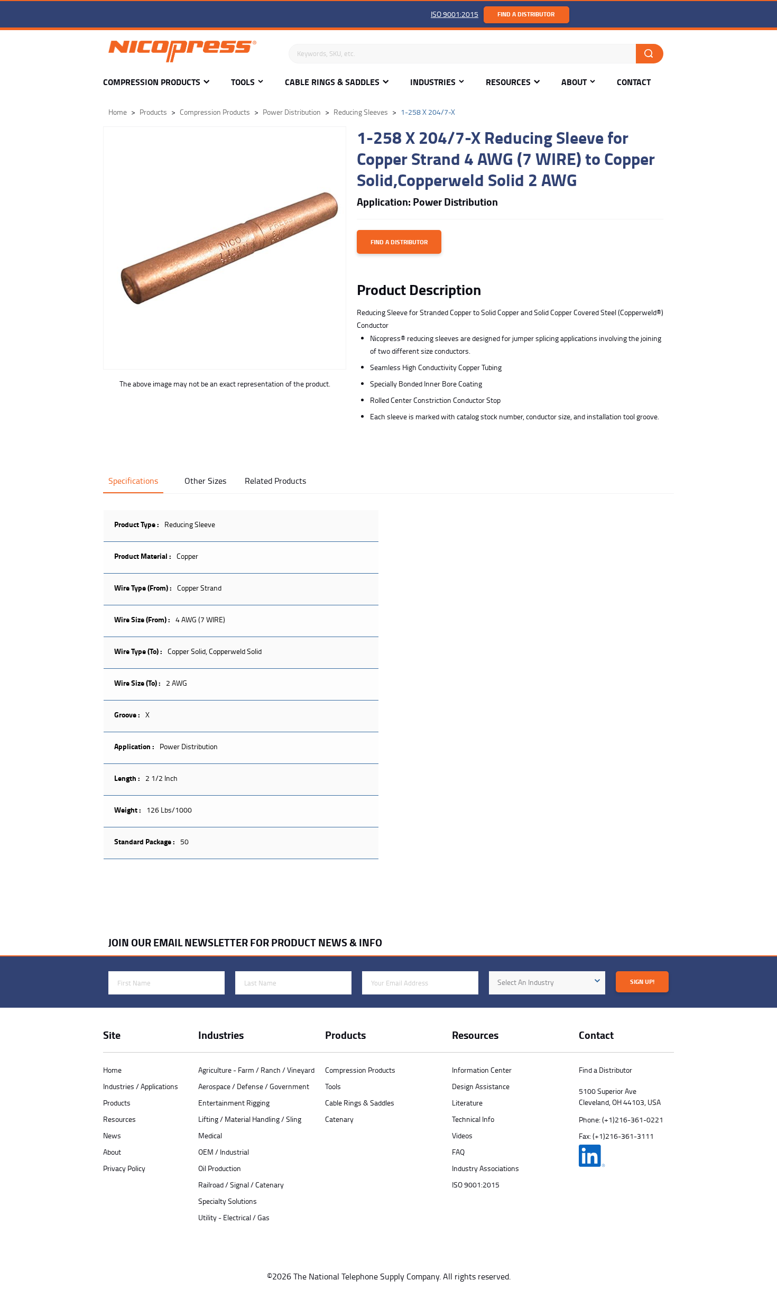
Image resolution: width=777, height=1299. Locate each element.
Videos (462, 1135)
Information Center (482, 1070)
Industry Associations (485, 1168)
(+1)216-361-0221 (632, 1119)
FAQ (458, 1152)
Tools (243, 82)
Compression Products (151, 82)
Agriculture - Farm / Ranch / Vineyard (256, 1070)
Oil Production (219, 1168)
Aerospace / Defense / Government (253, 1086)
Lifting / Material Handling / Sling (249, 1119)
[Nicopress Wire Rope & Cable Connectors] (193, 53)
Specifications (133, 480)
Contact (634, 82)
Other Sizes (205, 480)
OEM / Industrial (223, 1152)
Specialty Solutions (227, 1201)
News (112, 1135)
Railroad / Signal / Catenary (241, 1185)
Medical (210, 1135)
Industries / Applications (140, 1086)
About (574, 82)
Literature (467, 1103)
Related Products (275, 480)
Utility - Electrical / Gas (234, 1217)
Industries (433, 82)
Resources (508, 82)
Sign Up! (642, 981)
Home (112, 1070)
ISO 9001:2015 (454, 14)
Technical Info (473, 1119)
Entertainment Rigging (234, 1103)
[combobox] (547, 982)
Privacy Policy (124, 1168)
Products (117, 1103)
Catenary (339, 1119)
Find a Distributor (525, 14)
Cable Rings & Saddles (332, 82)
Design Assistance (481, 1086)
